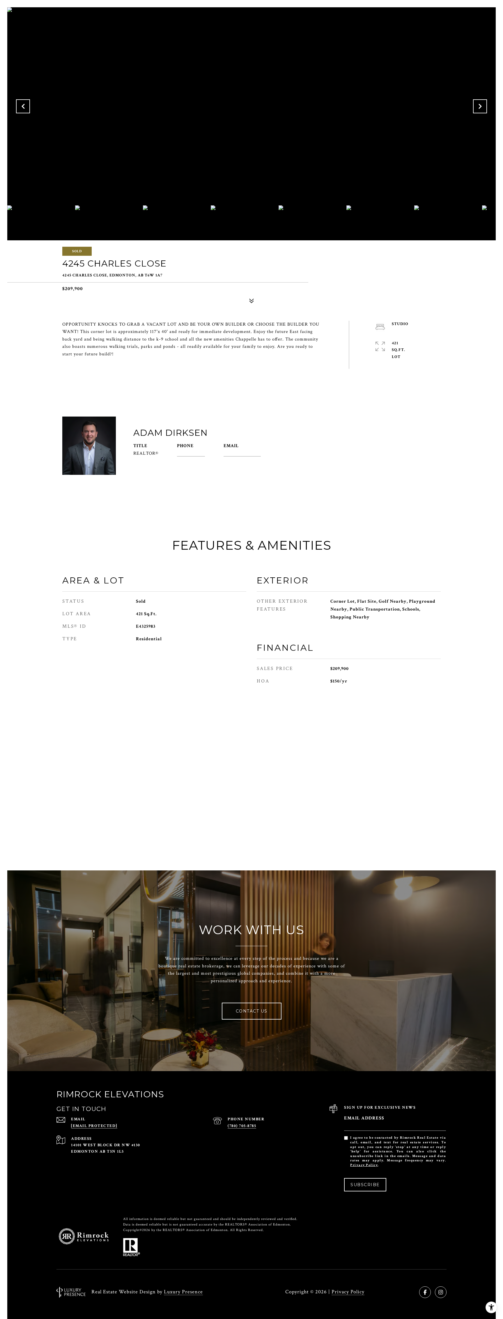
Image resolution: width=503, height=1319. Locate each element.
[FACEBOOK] (425, 1292)
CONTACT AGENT (314, 450)
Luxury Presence (183, 1291)
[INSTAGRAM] (441, 1292)
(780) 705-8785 (242, 1125)
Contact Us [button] (252, 1011)
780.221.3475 (191, 453)
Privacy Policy (364, 1165)
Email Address (364, 1118)
